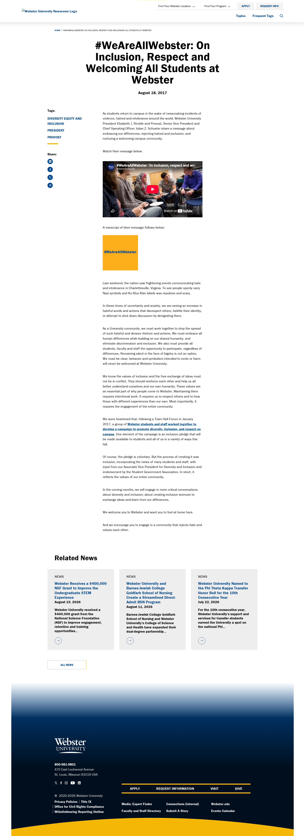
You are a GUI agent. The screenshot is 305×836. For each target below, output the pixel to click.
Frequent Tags (263, 16)
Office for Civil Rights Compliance (79, 806)
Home (57, 30)
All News (67, 665)
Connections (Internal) (182, 804)
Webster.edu (220, 804)
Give (238, 788)
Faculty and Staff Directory (141, 811)
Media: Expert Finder (137, 804)
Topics (241, 16)
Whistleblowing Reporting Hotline (79, 812)
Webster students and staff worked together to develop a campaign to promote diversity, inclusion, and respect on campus (152, 429)
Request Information (175, 788)
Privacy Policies (66, 801)
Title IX (86, 801)
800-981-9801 (65, 764)
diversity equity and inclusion (64, 121)
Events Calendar (223, 811)
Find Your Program (215, 6)
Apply (246, 6)
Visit (215, 788)
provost (54, 137)
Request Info (269, 6)
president (55, 130)
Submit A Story (177, 811)
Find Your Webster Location (174, 6)
